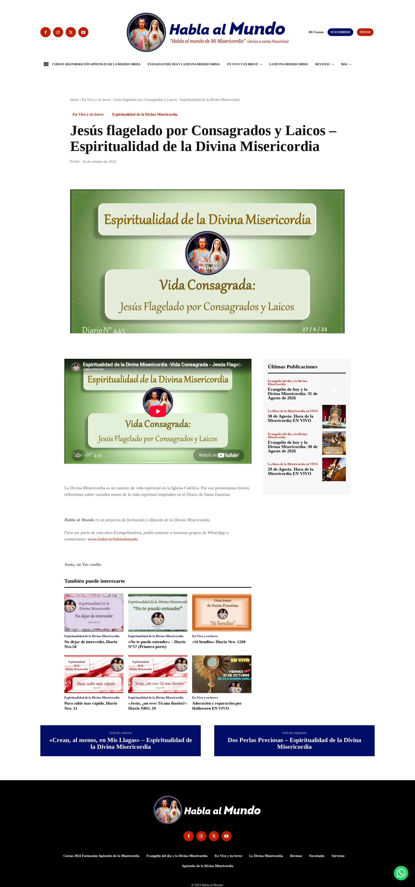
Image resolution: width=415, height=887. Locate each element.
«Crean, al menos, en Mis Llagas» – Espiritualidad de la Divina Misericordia (120, 743)
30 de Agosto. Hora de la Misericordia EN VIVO (290, 418)
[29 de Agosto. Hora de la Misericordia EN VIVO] (334, 469)
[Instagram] (58, 32)
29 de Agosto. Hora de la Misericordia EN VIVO (290, 471)
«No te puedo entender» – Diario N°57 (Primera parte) (157, 644)
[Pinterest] (97, 175)
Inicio (74, 100)
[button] (306, 32)
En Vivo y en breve (96, 100)
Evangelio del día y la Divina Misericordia (287, 382)
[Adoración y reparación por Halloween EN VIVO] (221, 674)
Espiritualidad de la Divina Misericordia (144, 114)
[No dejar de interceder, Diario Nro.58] (93, 613)
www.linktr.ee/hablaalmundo (113, 539)
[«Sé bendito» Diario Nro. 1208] (221, 613)
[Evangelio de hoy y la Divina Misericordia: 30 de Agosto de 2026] (334, 443)
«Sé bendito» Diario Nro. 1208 (219, 642)
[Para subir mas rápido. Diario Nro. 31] (93, 674)
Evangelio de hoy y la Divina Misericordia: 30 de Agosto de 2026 (292, 446)
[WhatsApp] (108, 175)
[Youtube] (83, 32)
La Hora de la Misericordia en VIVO (293, 411)
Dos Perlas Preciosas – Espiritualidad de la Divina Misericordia (294, 743)
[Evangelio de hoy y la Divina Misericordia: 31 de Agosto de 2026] (334, 390)
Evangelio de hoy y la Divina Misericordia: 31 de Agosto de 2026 (292, 393)
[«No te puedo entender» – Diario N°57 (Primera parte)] (157, 613)
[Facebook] (45, 32)
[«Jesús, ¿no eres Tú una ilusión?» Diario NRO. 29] (157, 674)
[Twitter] (71, 32)
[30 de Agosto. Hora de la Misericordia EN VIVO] (334, 416)
